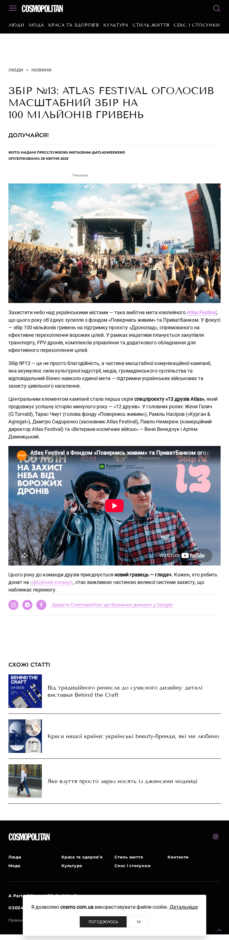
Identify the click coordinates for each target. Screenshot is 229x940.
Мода (36, 25)
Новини (41, 70)
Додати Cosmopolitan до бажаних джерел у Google (112, 604)
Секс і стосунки (197, 25)
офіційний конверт (51, 582)
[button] (219, 930)
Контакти (178, 857)
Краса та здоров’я (73, 25)
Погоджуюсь (103, 921)
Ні (139, 921)
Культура (115, 25)
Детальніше (184, 907)
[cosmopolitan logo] (42, 8)
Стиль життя (151, 25)
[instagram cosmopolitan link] (216, 837)
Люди (16, 25)
